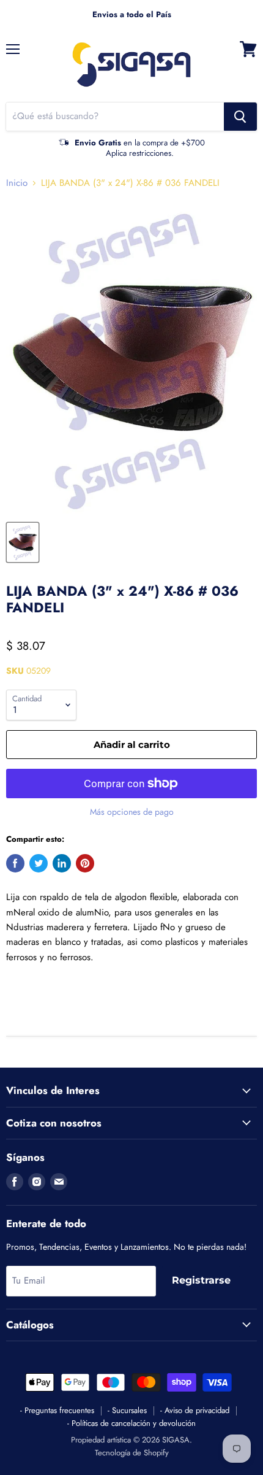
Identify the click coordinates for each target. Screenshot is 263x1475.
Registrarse (201, 1280)
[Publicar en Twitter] (38, 863)
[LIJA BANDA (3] (23, 542)
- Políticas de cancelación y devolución (131, 1423)
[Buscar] (240, 116)
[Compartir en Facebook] (15, 863)
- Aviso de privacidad (194, 1410)
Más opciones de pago (132, 812)
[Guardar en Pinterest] (85, 863)
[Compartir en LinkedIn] (62, 863)
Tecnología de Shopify (132, 1452)
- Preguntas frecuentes (57, 1410)
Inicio (17, 183)
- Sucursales (127, 1410)
